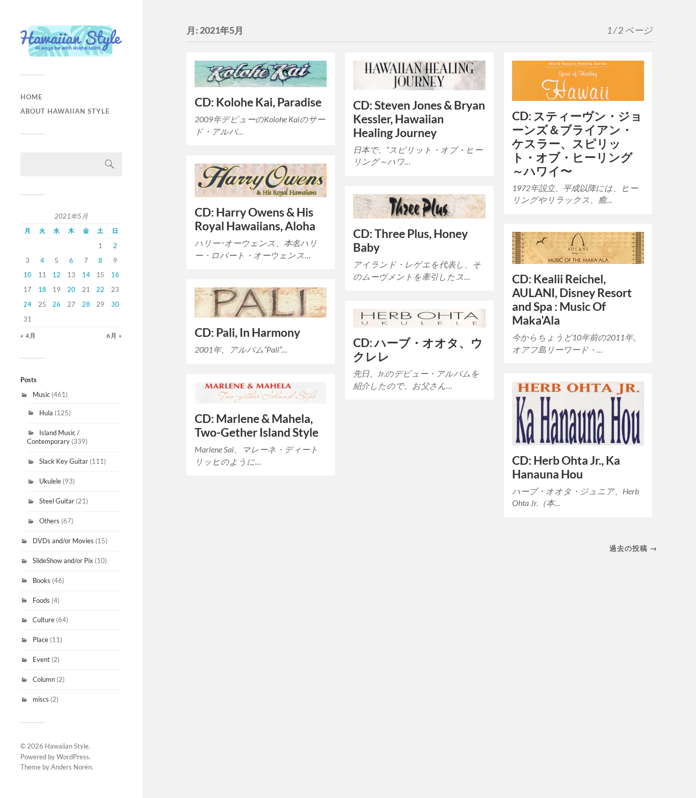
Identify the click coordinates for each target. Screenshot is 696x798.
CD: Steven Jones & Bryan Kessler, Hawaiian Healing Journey (419, 119)
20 (71, 289)
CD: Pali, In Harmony (247, 332)
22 (100, 289)
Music (41, 394)
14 (86, 275)
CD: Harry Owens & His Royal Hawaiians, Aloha (255, 219)
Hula (46, 413)
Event (41, 659)
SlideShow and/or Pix (63, 560)
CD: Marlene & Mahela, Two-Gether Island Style (256, 425)
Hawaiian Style (67, 746)
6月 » (114, 335)
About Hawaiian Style (65, 111)
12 (56, 275)
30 (115, 304)
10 (27, 275)
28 (86, 304)
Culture (44, 620)
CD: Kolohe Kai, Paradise (258, 102)
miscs (41, 699)
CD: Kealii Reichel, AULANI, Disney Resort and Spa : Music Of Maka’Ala (572, 299)
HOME (31, 97)
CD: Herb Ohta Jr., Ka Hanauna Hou (566, 467)
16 (115, 275)
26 (56, 304)
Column (44, 679)
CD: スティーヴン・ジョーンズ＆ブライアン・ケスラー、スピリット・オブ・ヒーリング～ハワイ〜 (577, 143)
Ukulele (50, 481)
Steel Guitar (56, 501)
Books (41, 580)
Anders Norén (71, 767)
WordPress (73, 757)
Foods (41, 600)
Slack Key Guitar (63, 461)
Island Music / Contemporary (53, 437)
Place (40, 639)
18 (42, 289)
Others (49, 521)
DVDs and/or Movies (63, 541)
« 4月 (28, 335)
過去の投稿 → (633, 548)
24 (27, 304)
